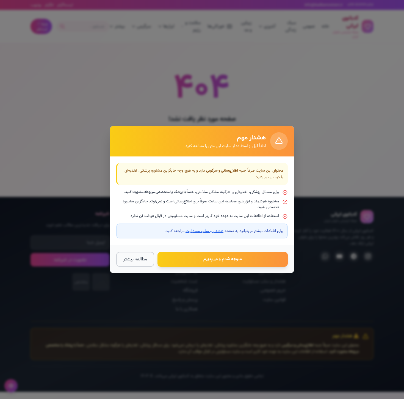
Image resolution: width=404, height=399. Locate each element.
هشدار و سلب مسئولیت (204, 231)
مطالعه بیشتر (135, 259)
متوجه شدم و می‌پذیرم (222, 259)
